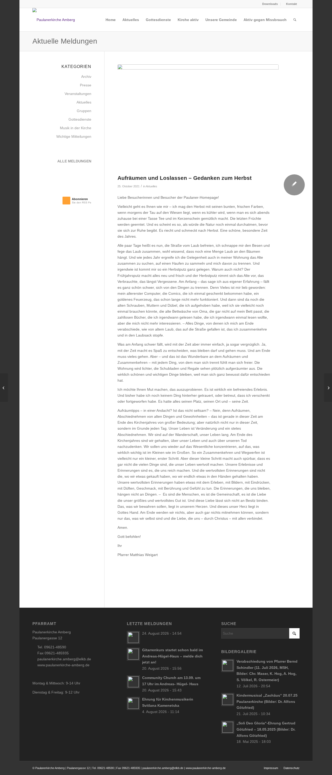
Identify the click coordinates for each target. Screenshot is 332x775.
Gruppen (84, 111)
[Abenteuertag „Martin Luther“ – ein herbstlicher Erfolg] (328, 387)
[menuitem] (268, 4)
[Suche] (295, 19)
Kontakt (291, 3)
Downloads (270, 3)
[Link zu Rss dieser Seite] (34, 4)
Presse (85, 85)
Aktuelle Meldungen (64, 41)
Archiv (86, 76)
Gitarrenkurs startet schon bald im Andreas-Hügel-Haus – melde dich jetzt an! (172, 656)
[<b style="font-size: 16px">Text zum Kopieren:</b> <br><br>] (198, 118)
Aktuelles (151, 186)
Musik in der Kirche (75, 128)
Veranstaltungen (78, 94)
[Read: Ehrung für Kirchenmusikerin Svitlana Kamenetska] (133, 703)
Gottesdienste (79, 119)
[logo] (59, 19)
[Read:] (133, 637)
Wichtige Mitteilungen (73, 136)
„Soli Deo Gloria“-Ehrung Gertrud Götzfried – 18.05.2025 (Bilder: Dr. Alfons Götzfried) (266, 729)
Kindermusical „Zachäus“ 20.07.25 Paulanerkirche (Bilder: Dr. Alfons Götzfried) (267, 701)
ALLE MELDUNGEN (74, 161)
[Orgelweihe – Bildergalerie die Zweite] (4, 387)
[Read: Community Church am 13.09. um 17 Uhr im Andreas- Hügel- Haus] (133, 681)
